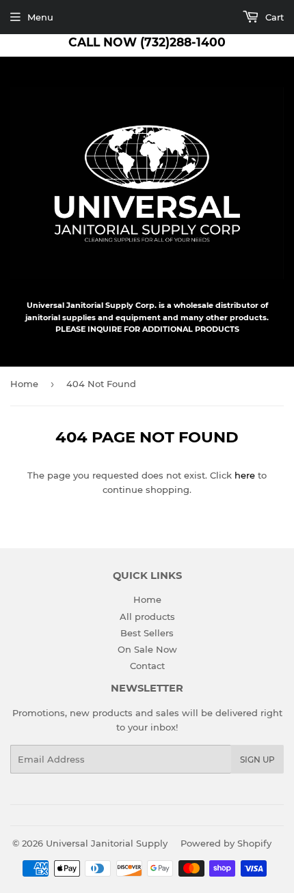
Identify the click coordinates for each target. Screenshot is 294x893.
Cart (273, 17)
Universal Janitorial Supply (107, 843)
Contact (147, 665)
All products (147, 616)
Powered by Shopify (226, 843)
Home (24, 383)
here (245, 475)
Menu (40, 17)
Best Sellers (147, 632)
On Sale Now (147, 649)
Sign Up (257, 759)
